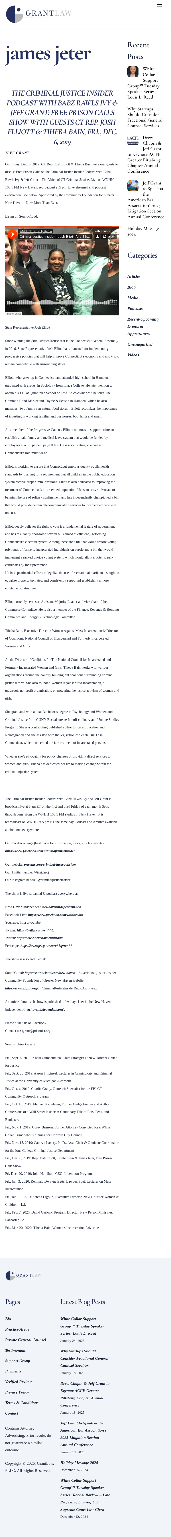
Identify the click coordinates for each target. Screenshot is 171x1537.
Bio (8, 1319)
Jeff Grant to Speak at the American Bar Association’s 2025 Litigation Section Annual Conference (145, 200)
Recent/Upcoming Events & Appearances (143, 326)
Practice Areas (17, 1329)
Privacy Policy (17, 1392)
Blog (131, 287)
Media (132, 297)
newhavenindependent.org (61, 907)
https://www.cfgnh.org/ (21, 988)
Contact (11, 1413)
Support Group (17, 1361)
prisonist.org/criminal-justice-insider (50, 864)
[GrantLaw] (38, 24)
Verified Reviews (19, 1381)
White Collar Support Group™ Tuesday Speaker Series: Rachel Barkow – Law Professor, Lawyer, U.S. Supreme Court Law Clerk (85, 1495)
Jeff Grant (17, 153)
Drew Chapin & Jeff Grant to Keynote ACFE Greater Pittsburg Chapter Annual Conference (144, 154)
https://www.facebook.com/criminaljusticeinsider (40, 851)
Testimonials (15, 1350)
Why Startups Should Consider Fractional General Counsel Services (145, 117)
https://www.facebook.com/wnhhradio (55, 915)
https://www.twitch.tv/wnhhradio (40, 938)
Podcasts (135, 308)
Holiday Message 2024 (143, 231)
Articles (133, 276)
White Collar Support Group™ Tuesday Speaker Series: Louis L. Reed (143, 83)
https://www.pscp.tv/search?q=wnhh (46, 946)
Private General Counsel (25, 1340)
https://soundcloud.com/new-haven (50, 973)
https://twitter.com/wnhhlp (35, 930)
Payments (13, 1371)
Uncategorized (140, 344)
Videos (133, 355)
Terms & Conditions (22, 1402)
